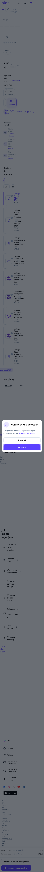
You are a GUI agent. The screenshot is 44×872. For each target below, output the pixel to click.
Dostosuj (22, 440)
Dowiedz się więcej (27, 433)
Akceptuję (22, 447)
